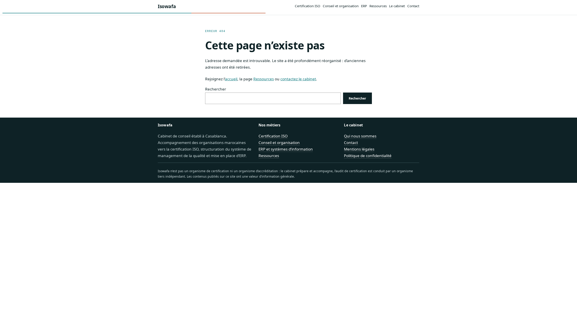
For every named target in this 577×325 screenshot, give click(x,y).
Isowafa (167, 6)
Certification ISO (273, 136)
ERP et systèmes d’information (286, 149)
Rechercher (215, 89)
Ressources (263, 78)
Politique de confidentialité (368, 155)
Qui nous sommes (360, 136)
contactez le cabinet (298, 78)
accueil (231, 78)
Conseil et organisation (279, 142)
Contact (351, 142)
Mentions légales (359, 149)
